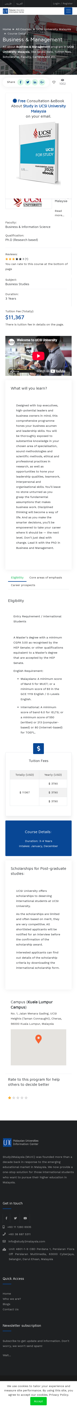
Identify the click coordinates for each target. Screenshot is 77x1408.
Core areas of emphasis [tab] (45, 577)
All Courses (24, 29)
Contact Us (10, 1309)
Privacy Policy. (59, 1394)
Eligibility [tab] (17, 577)
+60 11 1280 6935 (19, 1227)
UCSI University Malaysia (53, 29)
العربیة (19, 3)
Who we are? (12, 1299)
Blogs (6, 1304)
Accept (38, 1401)
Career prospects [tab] (23, 585)
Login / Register (63, 3)
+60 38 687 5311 (19, 1234)
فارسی (8, 3)
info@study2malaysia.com (26, 1241)
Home (7, 29)
